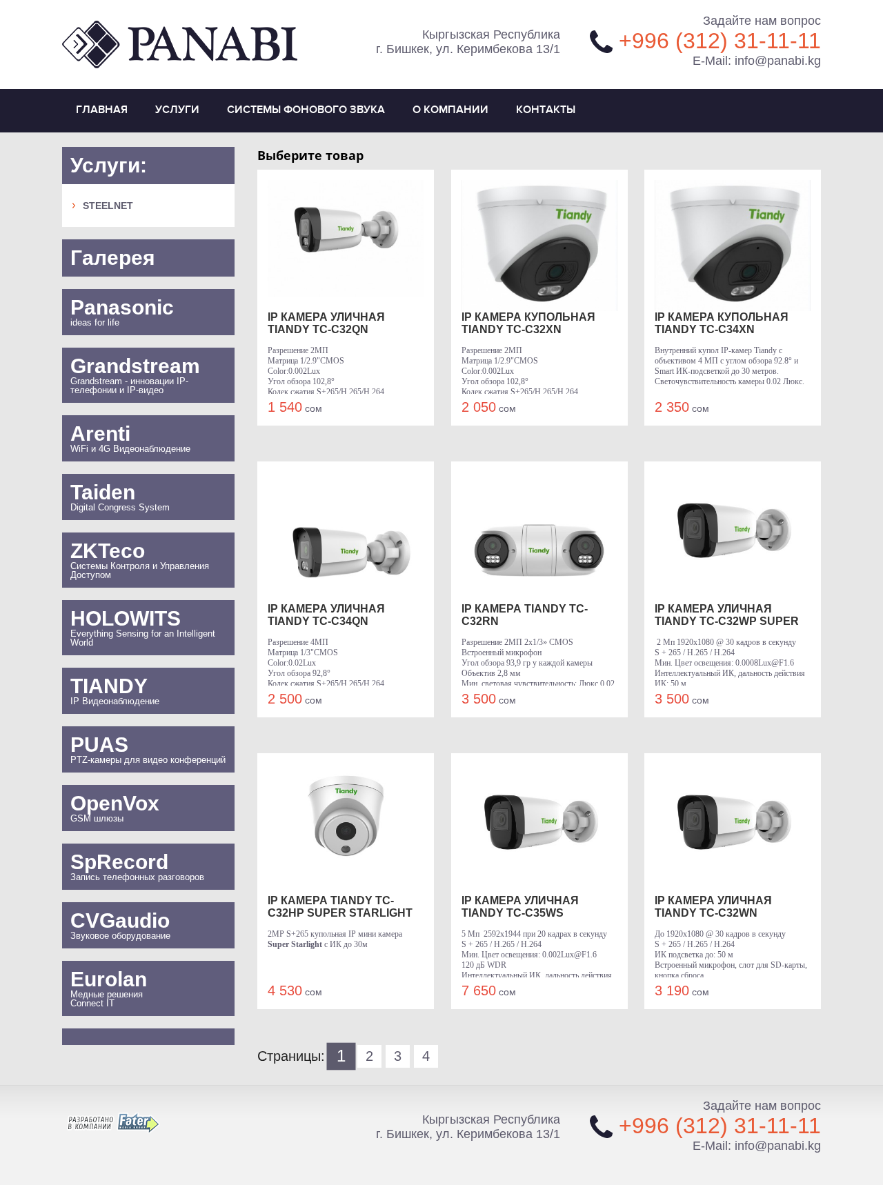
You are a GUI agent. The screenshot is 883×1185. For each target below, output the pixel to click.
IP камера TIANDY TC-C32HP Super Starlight (340, 907)
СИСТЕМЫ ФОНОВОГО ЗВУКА (306, 110)
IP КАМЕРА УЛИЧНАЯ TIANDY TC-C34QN (326, 615)
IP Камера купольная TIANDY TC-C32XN (528, 323)
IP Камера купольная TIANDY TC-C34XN (721, 323)
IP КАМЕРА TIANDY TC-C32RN (525, 615)
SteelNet (108, 205)
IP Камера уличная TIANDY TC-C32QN (326, 323)
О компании (450, 110)
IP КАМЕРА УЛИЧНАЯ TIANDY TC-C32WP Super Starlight (727, 615)
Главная (102, 110)
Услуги (177, 110)
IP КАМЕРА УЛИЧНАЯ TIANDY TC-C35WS (520, 907)
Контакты (545, 110)
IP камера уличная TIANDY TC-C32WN (713, 907)
